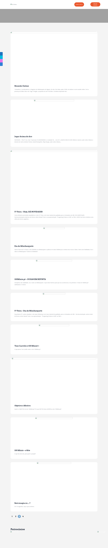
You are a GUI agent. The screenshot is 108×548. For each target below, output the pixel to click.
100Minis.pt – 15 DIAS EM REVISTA (30, 279)
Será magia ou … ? (22, 503)
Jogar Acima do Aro (23, 136)
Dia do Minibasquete (23, 246)
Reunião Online (21, 86)
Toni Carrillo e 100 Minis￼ (26, 346)
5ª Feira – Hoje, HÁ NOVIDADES (28, 212)
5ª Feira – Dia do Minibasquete (28, 311)
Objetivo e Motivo (22, 406)
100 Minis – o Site (22, 450)
